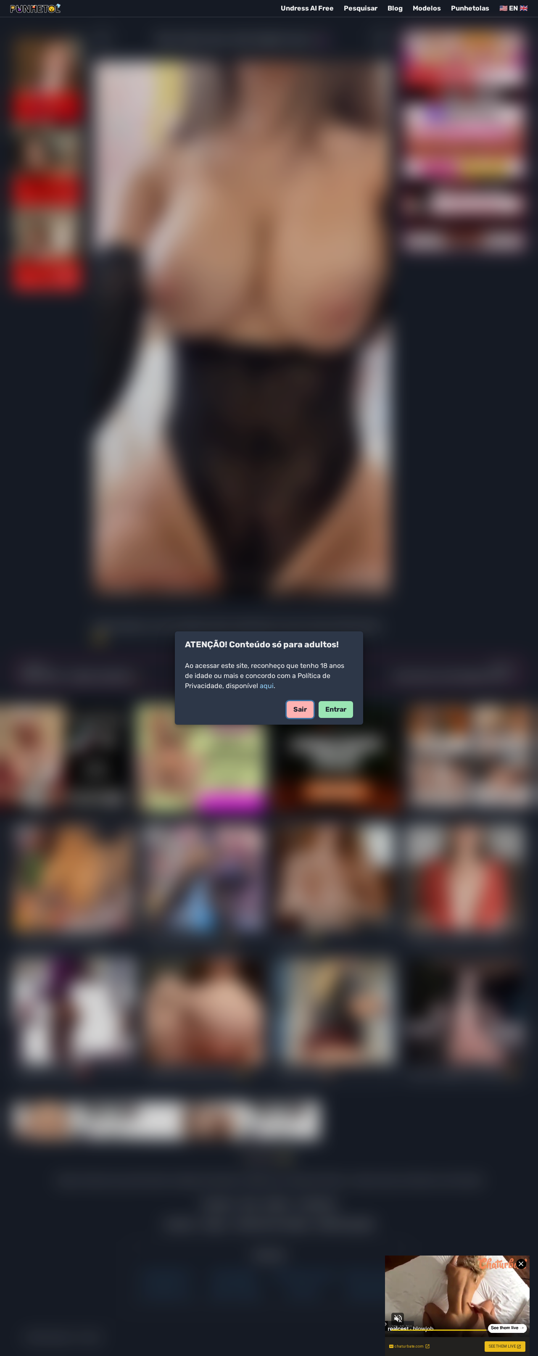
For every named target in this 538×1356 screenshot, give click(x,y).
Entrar (335, 709)
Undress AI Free (307, 8)
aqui (267, 686)
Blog (395, 8)
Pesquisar (360, 8)
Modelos (427, 8)
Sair (300, 709)
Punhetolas (470, 8)
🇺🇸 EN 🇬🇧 (513, 8)
